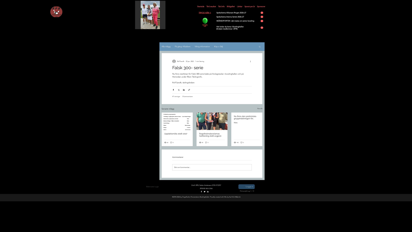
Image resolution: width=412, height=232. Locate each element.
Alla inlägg (166, 46)
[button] (200, 6)
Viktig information (202, 46)
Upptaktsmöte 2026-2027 (175, 134)
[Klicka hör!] (205, 22)
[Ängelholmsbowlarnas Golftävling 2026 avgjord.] (212, 121)
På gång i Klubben (182, 46)
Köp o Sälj (218, 46)
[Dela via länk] (189, 90)
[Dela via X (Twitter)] (179, 90)
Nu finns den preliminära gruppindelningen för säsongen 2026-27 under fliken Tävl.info (245, 117)
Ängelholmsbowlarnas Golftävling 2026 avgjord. (210, 135)
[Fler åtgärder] (250, 61)
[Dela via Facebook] (173, 90)
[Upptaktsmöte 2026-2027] (177, 121)
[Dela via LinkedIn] (184, 90)
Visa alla (259, 108)
